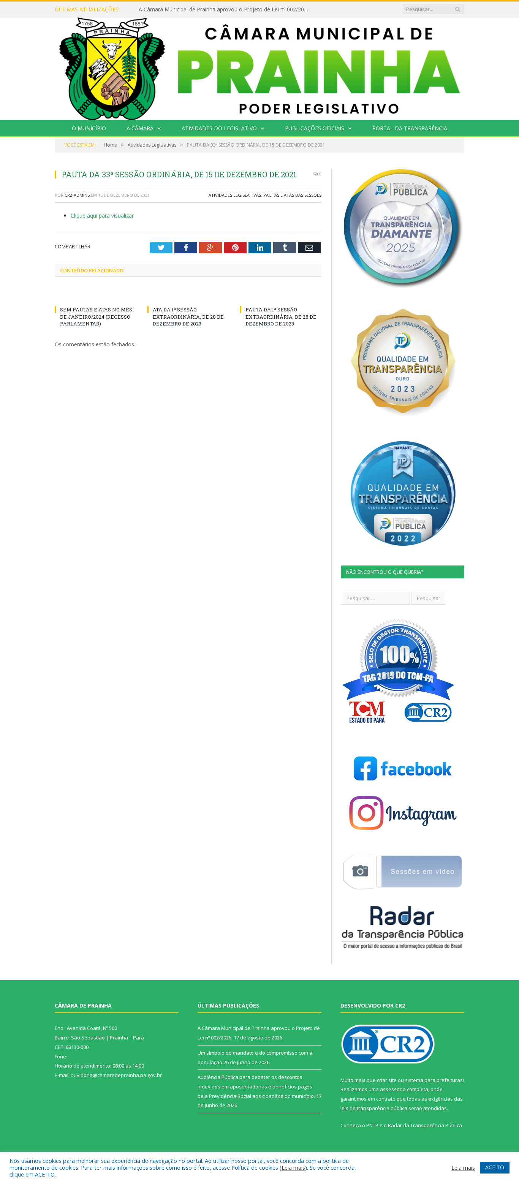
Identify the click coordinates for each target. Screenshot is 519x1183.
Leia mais (293, 1167)
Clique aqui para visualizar (102, 215)
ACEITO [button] (494, 1167)
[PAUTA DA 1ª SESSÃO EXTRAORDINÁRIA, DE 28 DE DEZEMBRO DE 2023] (280, 295)
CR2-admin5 (77, 195)
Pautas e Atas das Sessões (292, 195)
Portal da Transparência (409, 128)
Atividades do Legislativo (219, 128)
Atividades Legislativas (235, 195)
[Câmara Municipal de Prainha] (259, 67)
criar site (387, 1080)
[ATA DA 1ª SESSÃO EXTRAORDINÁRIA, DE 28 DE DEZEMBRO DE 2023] (188, 295)
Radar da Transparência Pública (425, 1125)
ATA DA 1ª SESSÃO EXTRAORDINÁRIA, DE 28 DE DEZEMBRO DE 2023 (188, 316)
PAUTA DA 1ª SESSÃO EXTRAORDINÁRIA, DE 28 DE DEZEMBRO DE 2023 (280, 316)
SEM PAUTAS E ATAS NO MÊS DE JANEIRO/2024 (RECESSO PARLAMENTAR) (96, 316)
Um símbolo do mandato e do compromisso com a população (216, 9)
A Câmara (140, 128)
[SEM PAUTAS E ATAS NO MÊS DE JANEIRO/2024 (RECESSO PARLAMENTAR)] (95, 295)
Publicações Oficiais (314, 128)
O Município (89, 128)
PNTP (372, 1125)
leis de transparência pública (373, 1108)
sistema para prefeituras (434, 1080)
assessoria (393, 1089)
